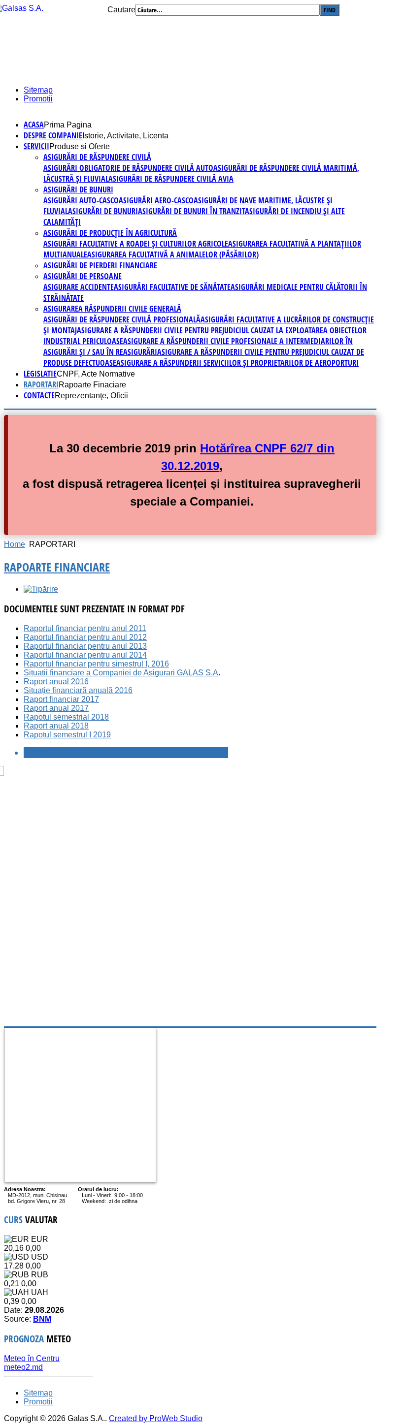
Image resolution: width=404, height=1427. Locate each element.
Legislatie (40, 373)
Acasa (34, 124)
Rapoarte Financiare (57, 567)
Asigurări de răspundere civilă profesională (122, 319)
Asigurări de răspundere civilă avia (171, 178)
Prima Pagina (68, 125)
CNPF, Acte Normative (96, 374)
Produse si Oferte (79, 146)
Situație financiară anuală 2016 (78, 690)
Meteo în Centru (32, 1358)
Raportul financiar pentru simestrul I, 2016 (96, 664)
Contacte (39, 395)
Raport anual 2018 (56, 726)
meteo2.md (23, 1367)
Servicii (36, 146)
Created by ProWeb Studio (155, 1418)
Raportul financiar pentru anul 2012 (85, 637)
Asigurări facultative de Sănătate (172, 287)
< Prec (34, 752)
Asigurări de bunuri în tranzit (191, 211)
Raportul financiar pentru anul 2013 (85, 646)
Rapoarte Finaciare (92, 385)
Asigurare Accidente (78, 287)
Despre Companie (53, 135)
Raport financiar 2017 (61, 699)
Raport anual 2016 (56, 681)
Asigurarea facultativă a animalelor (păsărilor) (173, 254)
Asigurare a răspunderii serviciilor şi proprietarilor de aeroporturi (237, 362)
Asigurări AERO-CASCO (156, 200)
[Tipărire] (41, 589)
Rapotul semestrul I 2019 (67, 734)
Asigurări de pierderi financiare (100, 265)
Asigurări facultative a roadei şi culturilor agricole (135, 243)
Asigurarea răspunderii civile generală (112, 308)
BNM (42, 1319)
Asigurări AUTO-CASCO (81, 200)
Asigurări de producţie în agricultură (110, 232)
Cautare (121, 9)
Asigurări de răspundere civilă (97, 157)
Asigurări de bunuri (78, 189)
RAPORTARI (41, 384)
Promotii (38, 99)
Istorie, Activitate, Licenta (125, 135)
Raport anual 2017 (56, 708)
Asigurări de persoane (82, 276)
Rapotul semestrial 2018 (66, 717)
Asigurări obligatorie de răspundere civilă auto (128, 167)
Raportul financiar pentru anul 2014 (85, 655)
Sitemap (38, 90)
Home (14, 544)
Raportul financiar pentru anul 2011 (85, 628)
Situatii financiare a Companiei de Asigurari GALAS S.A (121, 672)
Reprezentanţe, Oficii (91, 395)
